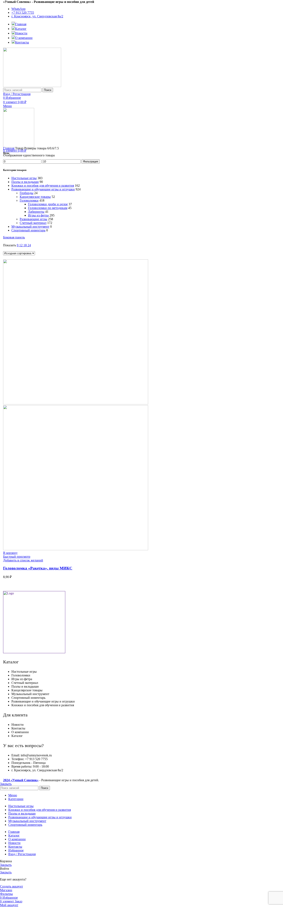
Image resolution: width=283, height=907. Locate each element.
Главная (9, 148)
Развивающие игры (33, 219)
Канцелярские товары (35, 196)
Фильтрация (90, 161)
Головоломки (29, 200)
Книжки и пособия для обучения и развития (42, 185)
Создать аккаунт (11, 886)
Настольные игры (24, 178)
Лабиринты (36, 211)
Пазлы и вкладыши (25, 182)
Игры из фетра (38, 215)
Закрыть (6, 784)
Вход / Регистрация (22, 854)
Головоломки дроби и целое (48, 204)
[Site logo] (32, 86)
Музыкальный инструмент (30, 226)
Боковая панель (14, 237)
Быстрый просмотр (16, 556)
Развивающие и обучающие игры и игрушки (43, 189)
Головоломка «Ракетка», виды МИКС (37, 568)
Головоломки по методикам (47, 208)
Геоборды (26, 193)
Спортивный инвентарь (28, 230)
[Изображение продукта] (75, 549)
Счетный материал (33, 223)
